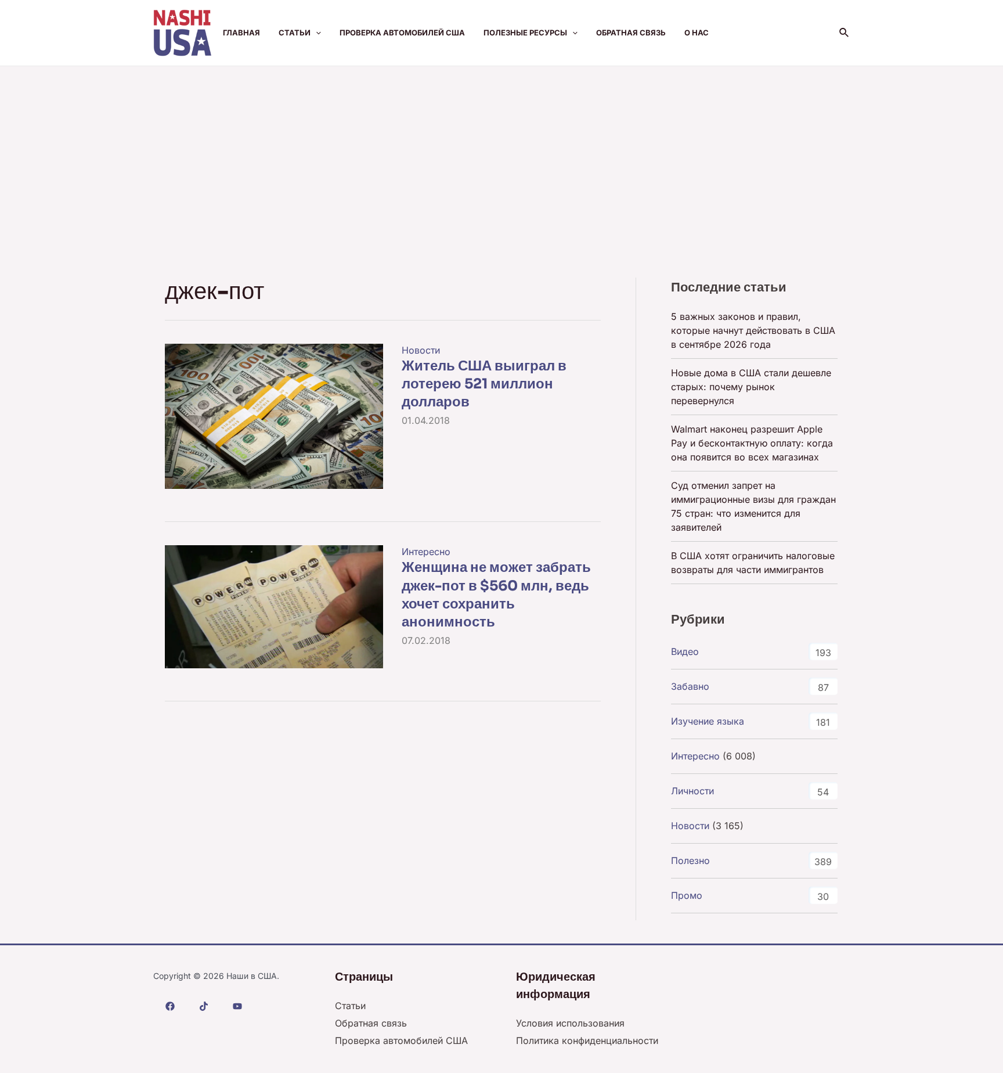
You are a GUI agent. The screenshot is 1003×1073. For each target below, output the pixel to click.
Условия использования (570, 1023)
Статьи (295, 32)
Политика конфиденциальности (587, 1040)
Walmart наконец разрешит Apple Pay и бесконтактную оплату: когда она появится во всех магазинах (752, 443)
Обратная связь (631, 32)
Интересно (426, 551)
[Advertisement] (501, 153)
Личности (692, 791)
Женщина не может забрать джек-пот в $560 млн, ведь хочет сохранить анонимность (496, 595)
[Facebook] (170, 1006)
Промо (686, 895)
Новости (421, 350)
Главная (241, 32)
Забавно (690, 686)
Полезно (690, 860)
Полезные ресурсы (525, 32)
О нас (696, 32)
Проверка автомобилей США (402, 32)
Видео (685, 651)
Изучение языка (707, 721)
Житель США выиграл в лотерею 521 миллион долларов (484, 384)
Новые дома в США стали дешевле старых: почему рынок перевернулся (751, 386)
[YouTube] (237, 1006)
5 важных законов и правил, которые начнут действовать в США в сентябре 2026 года (753, 330)
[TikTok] (204, 1006)
